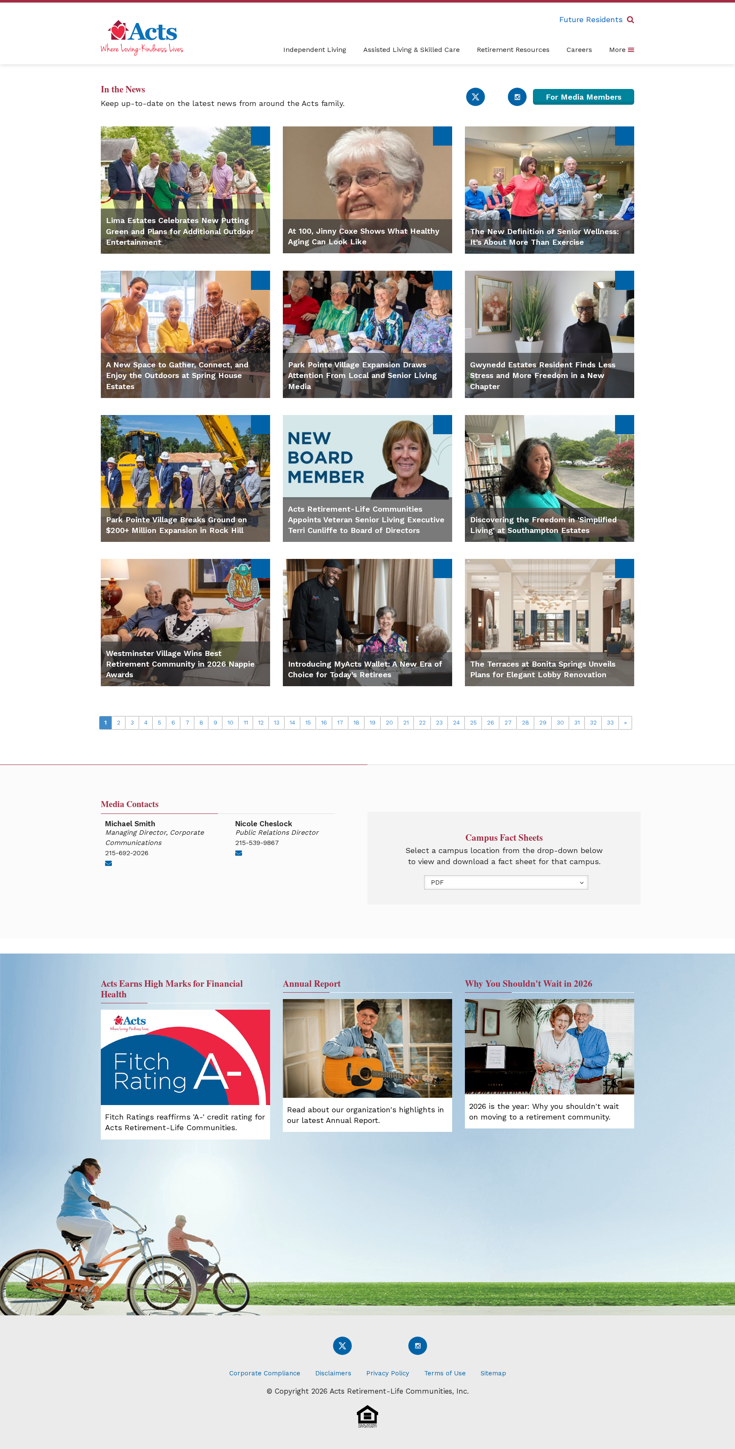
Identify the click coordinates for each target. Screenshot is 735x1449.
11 (246, 722)
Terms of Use (445, 1373)
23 (439, 722)
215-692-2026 (126, 853)
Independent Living (314, 50)
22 (422, 722)
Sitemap (493, 1373)
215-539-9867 (257, 843)
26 (490, 722)
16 (324, 722)
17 (340, 722)
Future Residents (591, 19)
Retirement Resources (513, 50)
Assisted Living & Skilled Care (411, 50)
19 (373, 722)
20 (389, 722)
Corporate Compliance (264, 1373)
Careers (579, 50)
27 (508, 722)
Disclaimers (333, 1373)
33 (610, 722)
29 (543, 722)
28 (525, 722)
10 (231, 722)
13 (276, 722)
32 (593, 722)
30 (560, 722)
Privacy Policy (387, 1373)
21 (406, 722)
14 (292, 722)
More (618, 50)
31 (577, 722)
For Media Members (583, 96)
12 (261, 722)
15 (308, 722)
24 (456, 722)
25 (473, 722)
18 (356, 722)
